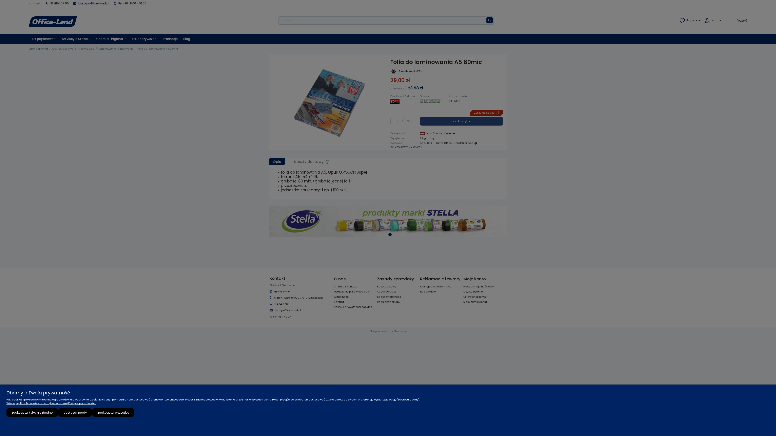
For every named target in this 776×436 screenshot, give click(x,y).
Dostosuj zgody (75, 412)
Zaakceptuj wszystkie (113, 412)
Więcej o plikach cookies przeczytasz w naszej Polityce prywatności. (51, 403)
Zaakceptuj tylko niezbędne (32, 412)
